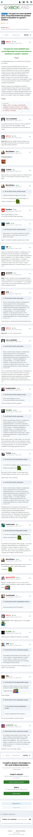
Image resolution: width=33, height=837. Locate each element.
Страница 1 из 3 (16, 35)
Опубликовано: (13, 43)
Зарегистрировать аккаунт (16, 782)
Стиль (10, 831)
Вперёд (26, 35)
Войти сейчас (16, 793)
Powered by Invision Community (16, 834)
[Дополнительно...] (30, 42)
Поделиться (17, 803)
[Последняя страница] (30, 35)
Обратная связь (20, 831)
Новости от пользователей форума (19, 29)
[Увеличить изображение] (16, 57)
